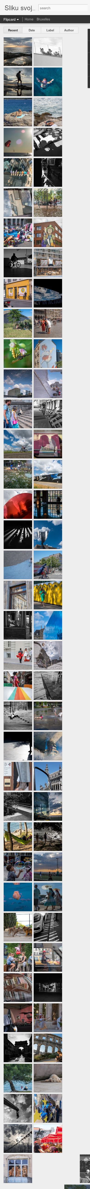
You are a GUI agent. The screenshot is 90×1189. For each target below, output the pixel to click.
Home (29, 19)
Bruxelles (43, 19)
